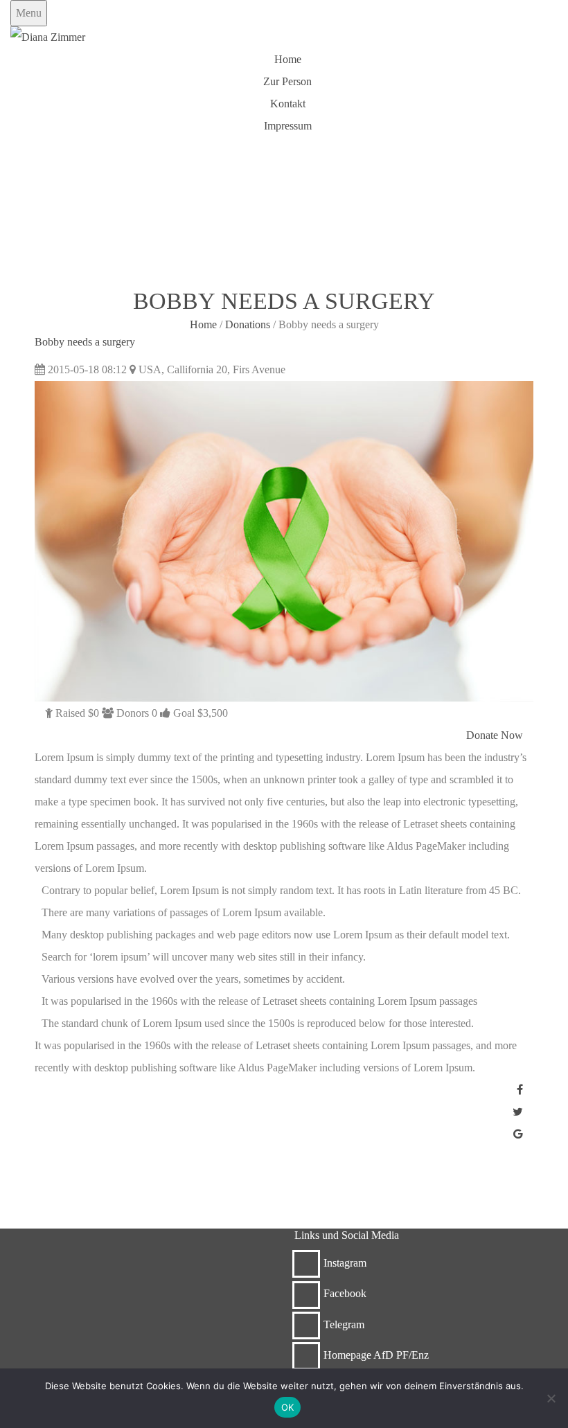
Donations (247, 324)
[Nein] (551, 1398)
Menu (29, 13)
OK (287, 1407)
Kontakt (287, 103)
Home (287, 59)
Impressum (288, 126)
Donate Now (494, 735)
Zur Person (287, 81)
